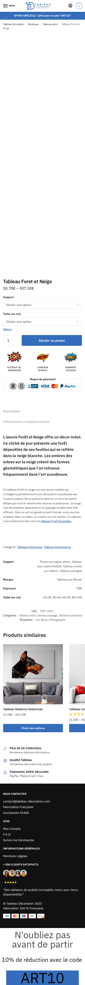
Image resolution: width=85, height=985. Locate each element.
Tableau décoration (13, 24)
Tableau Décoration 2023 (24, 903)
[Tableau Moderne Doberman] (33, 674)
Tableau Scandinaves (57, 547)
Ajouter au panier (52, 340)
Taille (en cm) (12, 314)
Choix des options (33, 728)
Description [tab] (11, 411)
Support (8, 297)
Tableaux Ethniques (29, 547)
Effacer (7, 329)
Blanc (44, 620)
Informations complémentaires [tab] (26, 422)
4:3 (37, 620)
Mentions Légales (15, 856)
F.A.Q (7, 834)
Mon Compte (12, 829)
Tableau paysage (47, 615)
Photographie (57, 620)
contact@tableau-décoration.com (26, 801)
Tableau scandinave (70, 615)
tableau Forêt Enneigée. (56, 521)
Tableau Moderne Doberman (23, 709)
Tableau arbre (50, 24)
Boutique (33, 24)
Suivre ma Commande (18, 840)
